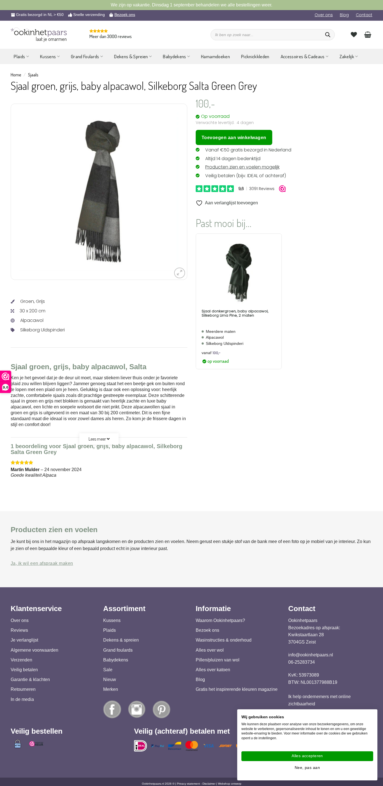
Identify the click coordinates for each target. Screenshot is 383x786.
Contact (364, 15)
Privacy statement (188, 783)
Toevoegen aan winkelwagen (234, 137)
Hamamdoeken (215, 56)
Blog (344, 15)
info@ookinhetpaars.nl (310, 654)
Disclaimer (208, 783)
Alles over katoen (213, 669)
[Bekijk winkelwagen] (367, 34)
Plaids (19, 56)
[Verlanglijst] (354, 34)
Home (16, 75)
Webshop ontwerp (229, 783)
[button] (179, 273)
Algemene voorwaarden (34, 650)
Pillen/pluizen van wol (217, 660)
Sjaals (33, 75)
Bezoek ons (124, 14)
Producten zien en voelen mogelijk (242, 167)
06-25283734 (301, 662)
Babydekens (174, 56)
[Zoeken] (328, 34)
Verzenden (21, 660)
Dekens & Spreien (131, 56)
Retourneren (23, 689)
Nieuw (109, 679)
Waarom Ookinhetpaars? (220, 620)
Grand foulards (118, 650)
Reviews (19, 630)
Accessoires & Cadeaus (303, 56)
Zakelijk (347, 56)
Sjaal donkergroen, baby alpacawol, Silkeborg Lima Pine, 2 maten (235, 313)
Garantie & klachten (30, 679)
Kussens (48, 56)
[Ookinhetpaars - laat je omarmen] (39, 32)
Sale (107, 669)
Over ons (324, 15)
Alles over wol (210, 650)
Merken (110, 689)
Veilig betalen (24, 669)
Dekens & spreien (121, 640)
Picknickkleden (255, 56)
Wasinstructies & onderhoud (224, 640)
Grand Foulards (85, 56)
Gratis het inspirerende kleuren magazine (237, 689)
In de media (22, 699)
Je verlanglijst (24, 640)
